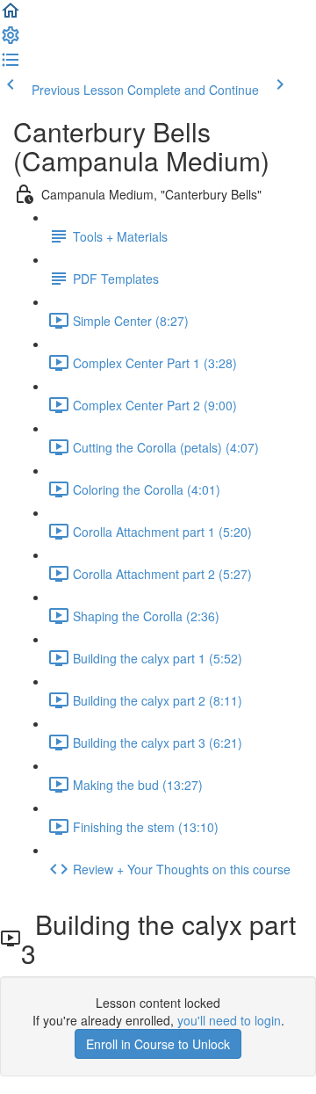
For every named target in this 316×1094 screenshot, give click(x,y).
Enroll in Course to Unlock (158, 1044)
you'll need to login (229, 1020)
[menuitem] (10, 40)
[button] (10, 16)
